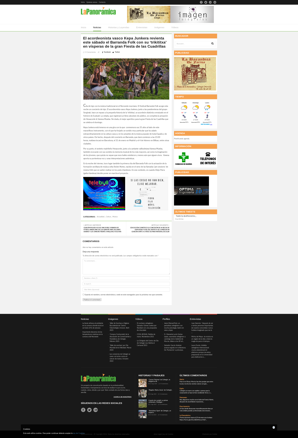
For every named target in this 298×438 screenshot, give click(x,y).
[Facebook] (201, 2)
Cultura (108, 217)
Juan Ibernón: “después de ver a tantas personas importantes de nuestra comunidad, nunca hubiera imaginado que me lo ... (202, 328)
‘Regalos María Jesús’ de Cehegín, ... (160, 390)
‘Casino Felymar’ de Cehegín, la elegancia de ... (159, 380)
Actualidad (100, 217)
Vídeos (174, 27)
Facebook (107, 52)
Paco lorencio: (185, 406)
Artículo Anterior (102, 228)
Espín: (182, 388)
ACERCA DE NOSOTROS (122, 397)
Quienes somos (91, 2)
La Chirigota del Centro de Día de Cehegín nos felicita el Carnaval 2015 (147, 343)
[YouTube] (210, 2)
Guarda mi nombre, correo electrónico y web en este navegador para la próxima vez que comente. (124, 295)
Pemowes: (183, 397)
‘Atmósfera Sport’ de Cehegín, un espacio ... (160, 411)
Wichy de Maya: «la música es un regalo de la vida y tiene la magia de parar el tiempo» (202, 339)
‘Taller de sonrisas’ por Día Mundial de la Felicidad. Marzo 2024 (120, 348)
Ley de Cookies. (79, 433)
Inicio (83, 2)
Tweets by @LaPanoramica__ (186, 216)
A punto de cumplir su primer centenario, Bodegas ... (158, 401)
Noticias (97, 27)
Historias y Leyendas (118, 27)
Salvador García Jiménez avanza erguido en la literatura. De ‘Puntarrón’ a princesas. (175, 348)
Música (115, 217)
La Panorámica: (185, 415)
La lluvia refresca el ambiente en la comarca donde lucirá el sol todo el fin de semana (92, 326)
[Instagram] (214, 2)
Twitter (117, 52)
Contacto (102, 2)
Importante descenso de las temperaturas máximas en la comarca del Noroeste (92, 334)
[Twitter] (205, 2)
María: (182, 379)
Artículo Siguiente (149, 228)
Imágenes (159, 27)
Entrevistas (141, 27)
